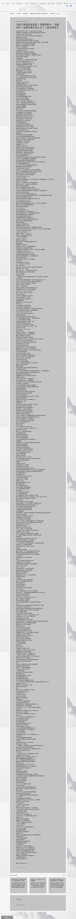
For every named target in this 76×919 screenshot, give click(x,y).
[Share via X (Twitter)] (19, 867)
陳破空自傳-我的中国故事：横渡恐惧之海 (39, 13)
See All (64, 875)
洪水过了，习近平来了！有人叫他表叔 (38, 880)
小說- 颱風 (52, 13)
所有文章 (12, 13)
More (58, 13)
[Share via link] (25, 867)
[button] (64, 13)
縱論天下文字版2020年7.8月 (21, 863)
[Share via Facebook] (16, 867)
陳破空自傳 (25, 13)
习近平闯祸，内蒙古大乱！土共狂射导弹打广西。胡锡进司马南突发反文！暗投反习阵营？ (57, 880)
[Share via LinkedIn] (22, 867)
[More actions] (59, 21)
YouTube (18, 13)
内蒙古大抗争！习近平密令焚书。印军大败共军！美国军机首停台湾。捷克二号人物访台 (18, 880)
